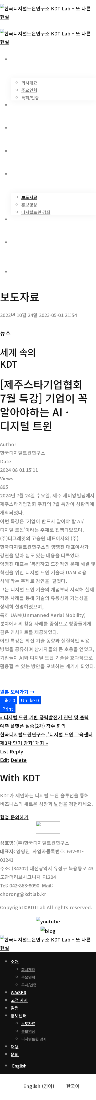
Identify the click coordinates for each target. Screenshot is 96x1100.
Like (8, 700)
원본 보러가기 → (17, 691)
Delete (19, 759)
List (4, 751)
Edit (4, 759)
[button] (14, 817)
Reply (16, 751)
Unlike (30, 700)
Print (7, 708)
